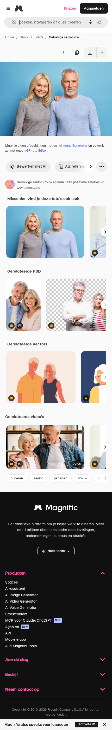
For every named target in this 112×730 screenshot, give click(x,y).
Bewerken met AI (31, 166)
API (8, 633)
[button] (56, 551)
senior (38, 478)
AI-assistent (15, 588)
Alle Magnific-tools (21, 646)
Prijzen (70, 8)
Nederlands (56, 551)
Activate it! (86, 724)
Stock (24, 37)
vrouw (82, 478)
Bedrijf (11, 674)
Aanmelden (94, 8)
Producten (15, 573)
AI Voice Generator (20, 607)
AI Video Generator (21, 601)
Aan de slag (16, 659)
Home (9, 37)
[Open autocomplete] (11, 22)
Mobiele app (15, 639)
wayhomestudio (28, 188)
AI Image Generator (73, 146)
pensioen (60, 478)
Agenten (16, 627)
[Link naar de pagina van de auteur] (10, 185)
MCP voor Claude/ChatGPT (33, 620)
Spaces (11, 582)
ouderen (17, 478)
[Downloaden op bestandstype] (101, 52)
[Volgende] (90, 166)
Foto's (38, 37)
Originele (34, 69)
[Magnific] (56, 509)
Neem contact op (22, 689)
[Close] (104, 724)
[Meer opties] (63, 52)
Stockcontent (16, 614)
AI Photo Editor (36, 151)
